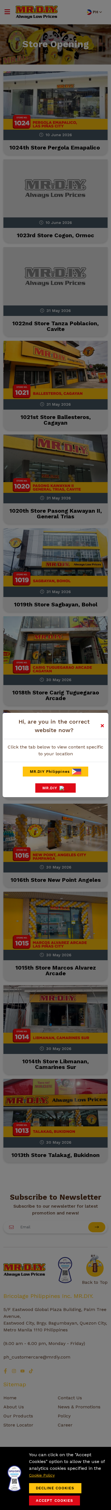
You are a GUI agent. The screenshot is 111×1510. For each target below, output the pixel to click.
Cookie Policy (42, 1475)
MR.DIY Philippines (50, 771)
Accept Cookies (54, 1500)
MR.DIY (49, 788)
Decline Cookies (55, 1488)
